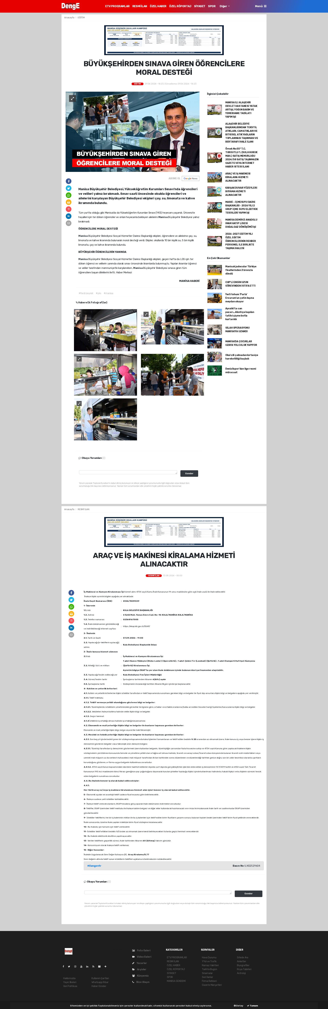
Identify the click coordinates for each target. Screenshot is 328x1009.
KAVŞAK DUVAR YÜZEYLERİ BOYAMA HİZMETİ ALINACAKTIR (241, 191)
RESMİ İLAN (139, 6)
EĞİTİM (81, 17)
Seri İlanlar (207, 977)
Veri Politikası (70, 986)
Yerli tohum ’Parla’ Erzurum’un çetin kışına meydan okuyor (239, 298)
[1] (105, 329)
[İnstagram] (76, 966)
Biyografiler (243, 965)
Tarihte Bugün (209, 969)
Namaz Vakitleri (210, 965)
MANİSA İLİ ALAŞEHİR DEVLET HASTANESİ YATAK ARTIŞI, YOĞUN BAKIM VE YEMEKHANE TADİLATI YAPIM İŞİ (241, 109)
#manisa (108, 293)
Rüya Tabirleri (244, 969)
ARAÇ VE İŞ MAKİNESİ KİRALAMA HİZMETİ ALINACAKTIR (237, 177)
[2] (172, 326)
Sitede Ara (242, 957)
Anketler (241, 961)
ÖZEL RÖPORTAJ (180, 6)
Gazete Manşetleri (212, 985)
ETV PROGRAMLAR (117, 6)
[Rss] (94, 966)
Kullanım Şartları (100, 978)
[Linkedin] (88, 966)
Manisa (163, 217)
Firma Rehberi (209, 981)
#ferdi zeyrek (86, 293)
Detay (239, 1005)
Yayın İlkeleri (69, 982)
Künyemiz (142, 975)
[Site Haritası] (100, 966)
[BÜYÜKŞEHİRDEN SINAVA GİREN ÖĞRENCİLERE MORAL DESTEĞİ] (133, 131)
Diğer (224, 6)
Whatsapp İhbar (100, 982)
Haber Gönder (99, 986)
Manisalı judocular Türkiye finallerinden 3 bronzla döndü (240, 270)
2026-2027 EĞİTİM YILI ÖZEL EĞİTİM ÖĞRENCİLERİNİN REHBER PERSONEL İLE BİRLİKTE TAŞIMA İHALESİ (240, 241)
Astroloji (241, 973)
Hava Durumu (209, 957)
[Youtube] (82, 966)
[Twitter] (70, 966)
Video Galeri (143, 956)
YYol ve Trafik (209, 961)
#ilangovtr (94, 865)
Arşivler (141, 969)
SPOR (211, 6)
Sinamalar (207, 973)
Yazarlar (141, 963)
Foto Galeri (143, 950)
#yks (98, 293)
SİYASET (199, 6)
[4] (172, 374)
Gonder (189, 473)
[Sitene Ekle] (107, 966)
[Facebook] (65, 966)
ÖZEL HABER (158, 6)
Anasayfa (69, 17)
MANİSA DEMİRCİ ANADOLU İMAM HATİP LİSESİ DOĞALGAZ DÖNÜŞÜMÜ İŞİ (241, 223)
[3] (105, 374)
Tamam (253, 1005)
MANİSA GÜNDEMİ (176, 981)
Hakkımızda (69, 978)
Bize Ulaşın (142, 982)
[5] (105, 419)
